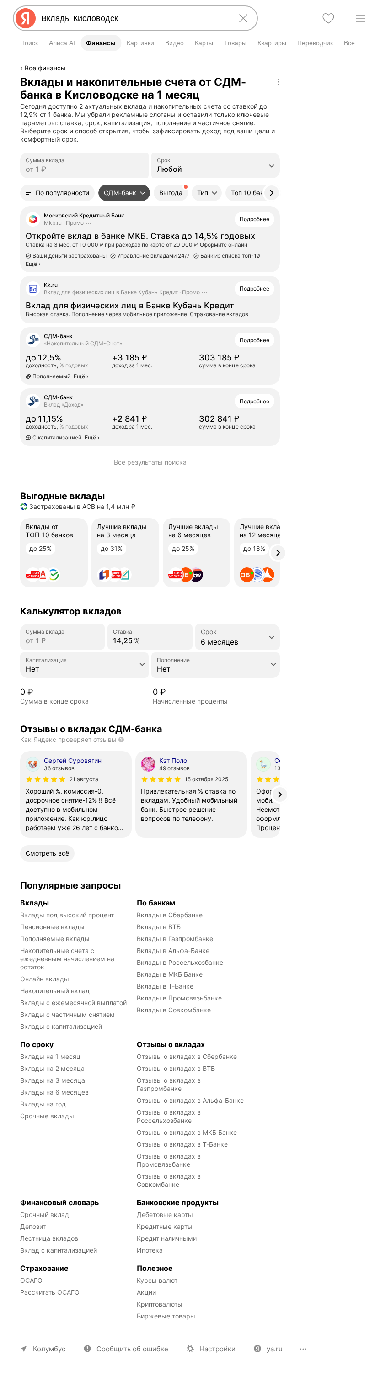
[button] (57, 193)
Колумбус (49, 1348)
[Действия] (278, 81)
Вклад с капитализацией (58, 1250)
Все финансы (45, 68)
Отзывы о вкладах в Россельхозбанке (170, 1116)
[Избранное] (328, 18)
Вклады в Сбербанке (170, 915)
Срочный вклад (44, 1214)
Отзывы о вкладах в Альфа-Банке (190, 1100)
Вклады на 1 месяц (50, 1056)
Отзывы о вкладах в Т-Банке (182, 1144)
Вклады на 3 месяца (52, 1080)
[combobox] (133, 18)
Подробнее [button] (254, 219)
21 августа (84, 779)
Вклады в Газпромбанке (175, 938)
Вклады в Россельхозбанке (180, 962)
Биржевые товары (166, 1316)
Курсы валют (157, 1280)
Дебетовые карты (165, 1214)
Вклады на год (43, 1104)
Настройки (217, 1348)
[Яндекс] (26, 18)
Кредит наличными (167, 1238)
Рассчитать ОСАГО (50, 1292)
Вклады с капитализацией (61, 1026)
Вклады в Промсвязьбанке (179, 998)
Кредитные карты (165, 1226)
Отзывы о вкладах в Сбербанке (187, 1056)
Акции (146, 1292)
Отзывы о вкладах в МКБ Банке (187, 1132)
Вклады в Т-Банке (165, 986)
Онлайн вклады (44, 979)
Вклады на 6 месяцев (54, 1092)
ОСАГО (31, 1280)
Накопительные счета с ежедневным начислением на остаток (68, 959)
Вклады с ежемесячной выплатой (73, 1002)
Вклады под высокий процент (67, 915)
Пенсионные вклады (52, 927)
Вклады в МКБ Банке (170, 974)
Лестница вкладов (49, 1238)
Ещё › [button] (81, 376)
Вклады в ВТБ (159, 927)
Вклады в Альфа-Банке (173, 950)
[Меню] (360, 18)
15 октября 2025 (206, 779)
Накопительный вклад (55, 991)
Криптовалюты (159, 1304)
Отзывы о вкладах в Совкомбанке (170, 1180)
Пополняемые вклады (55, 938)
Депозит (33, 1226)
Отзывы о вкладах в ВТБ (176, 1068)
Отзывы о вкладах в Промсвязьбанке (170, 1160)
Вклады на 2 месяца (52, 1068)
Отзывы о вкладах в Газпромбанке (170, 1084)
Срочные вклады (47, 1116)
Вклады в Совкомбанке (174, 1010)
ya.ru (275, 1348)
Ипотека (150, 1250)
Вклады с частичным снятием (67, 1014)
